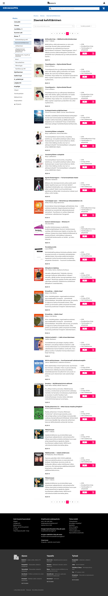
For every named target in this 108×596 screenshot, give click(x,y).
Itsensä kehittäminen (53, 16)
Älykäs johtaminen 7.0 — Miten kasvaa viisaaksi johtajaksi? (63, 406)
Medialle (72, 525)
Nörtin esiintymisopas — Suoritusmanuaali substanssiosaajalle (65, 360)
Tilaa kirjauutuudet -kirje (21, 531)
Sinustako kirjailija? (75, 523)
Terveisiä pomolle (50, 247)
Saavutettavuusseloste (76, 532)
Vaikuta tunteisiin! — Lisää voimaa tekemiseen (59, 337)
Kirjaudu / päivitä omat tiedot (50, 542)
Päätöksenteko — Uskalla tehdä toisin (57, 453)
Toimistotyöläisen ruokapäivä (54, 131)
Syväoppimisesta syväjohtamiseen (56, 110)
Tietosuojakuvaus (74, 531)
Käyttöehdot (73, 529)
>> (77, 33)
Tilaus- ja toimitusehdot (21, 527)
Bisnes (42, 16)
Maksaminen (17, 525)
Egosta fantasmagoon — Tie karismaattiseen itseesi (61, 177)
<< (51, 33)
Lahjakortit (16, 523)
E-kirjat (15, 529)
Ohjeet (15, 521)
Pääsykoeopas (49, 429)
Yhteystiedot (73, 521)
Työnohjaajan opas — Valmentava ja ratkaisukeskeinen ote (63, 201)
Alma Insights (73, 527)
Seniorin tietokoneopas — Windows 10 (57, 222)
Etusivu (36, 16)
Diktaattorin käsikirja (52, 268)
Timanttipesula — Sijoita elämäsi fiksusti (58, 64)
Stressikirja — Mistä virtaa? (54, 291)
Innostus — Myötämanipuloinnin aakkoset (58, 383)
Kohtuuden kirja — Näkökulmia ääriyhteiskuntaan (61, 39)
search (50, 8)
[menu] (4, 3)
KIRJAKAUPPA (10, 8)
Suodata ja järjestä (86, 26)
